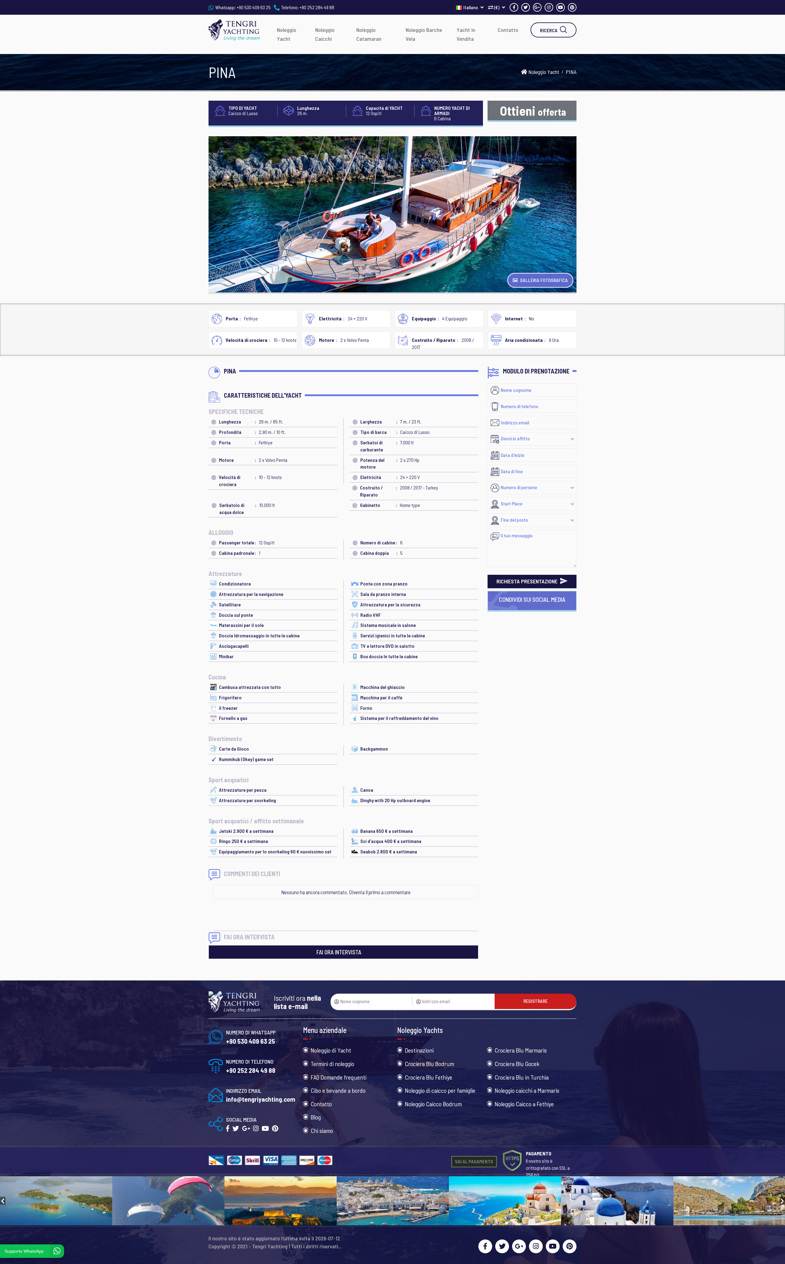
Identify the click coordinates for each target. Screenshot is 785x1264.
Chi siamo (322, 1130)
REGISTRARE (535, 1001)
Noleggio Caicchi (325, 34)
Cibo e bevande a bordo (338, 1090)
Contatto (508, 29)
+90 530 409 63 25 (254, 7)
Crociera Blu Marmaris (521, 1050)
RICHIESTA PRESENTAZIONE (527, 581)
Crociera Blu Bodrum (429, 1063)
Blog (316, 1117)
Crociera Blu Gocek (517, 1063)
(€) (496, 7)
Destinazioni (419, 1050)
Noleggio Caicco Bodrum (433, 1103)
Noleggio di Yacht (331, 1050)
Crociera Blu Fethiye (428, 1077)
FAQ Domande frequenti (338, 1077)
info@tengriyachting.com (260, 1099)
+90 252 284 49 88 (317, 7)
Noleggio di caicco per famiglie (440, 1090)
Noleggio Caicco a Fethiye (524, 1103)
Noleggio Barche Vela (424, 34)
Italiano (471, 7)
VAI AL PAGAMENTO (474, 1161)
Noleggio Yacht (286, 34)
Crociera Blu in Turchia (522, 1077)
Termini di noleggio (332, 1063)
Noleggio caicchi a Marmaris (527, 1090)
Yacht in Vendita (466, 34)
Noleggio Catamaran (368, 34)
